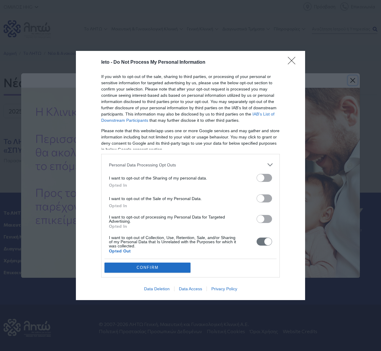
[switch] (264, 178)
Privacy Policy (224, 288)
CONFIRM (148, 267)
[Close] (293, 62)
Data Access (190, 288)
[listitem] (190, 165)
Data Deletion (157, 288)
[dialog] (190, 175)
